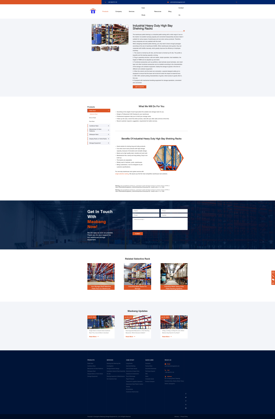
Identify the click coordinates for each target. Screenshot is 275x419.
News (146, 376)
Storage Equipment (95, 143)
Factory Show (148, 366)
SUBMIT (137, 233)
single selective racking (122, 174)
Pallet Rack (92, 110)
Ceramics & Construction (132, 373)
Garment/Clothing (130, 366)
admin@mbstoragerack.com (177, 2)
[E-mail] (273, 272)
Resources (157, 11)
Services (131, 11)
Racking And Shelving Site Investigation (113, 365)
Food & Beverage (130, 376)
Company (118, 11)
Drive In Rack (92, 117)
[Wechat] (273, 279)
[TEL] (273, 276)
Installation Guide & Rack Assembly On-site (116, 372)
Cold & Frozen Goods (131, 368)
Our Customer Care (112, 379)
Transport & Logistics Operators (134, 381)
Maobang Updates (137, 311)
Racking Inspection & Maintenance (116, 376)
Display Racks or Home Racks (98, 138)
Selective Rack (93, 114)
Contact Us (181, 11)
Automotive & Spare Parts (132, 371)
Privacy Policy (184, 416)
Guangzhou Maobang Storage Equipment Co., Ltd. (107, 416)
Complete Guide (149, 379)
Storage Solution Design (113, 368)
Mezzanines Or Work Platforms (95, 130)
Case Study (143, 11)
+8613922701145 (112, 2)
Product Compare (149, 381)
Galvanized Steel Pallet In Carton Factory (134, 385)
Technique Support (150, 371)
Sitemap (176, 416)
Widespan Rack (93, 134)
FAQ (146, 373)
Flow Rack (91, 121)
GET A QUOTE (139, 87)
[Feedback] (273, 283)
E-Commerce (129, 389)
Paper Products (130, 379)
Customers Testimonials (132, 391)
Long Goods (129, 363)
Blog (169, 11)
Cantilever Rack (93, 126)
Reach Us (168, 360)
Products (105, 11)
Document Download (150, 368)
